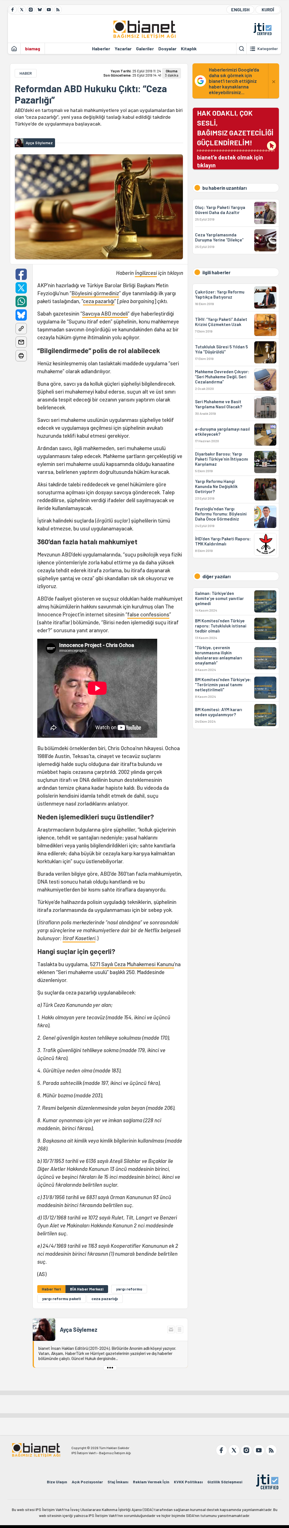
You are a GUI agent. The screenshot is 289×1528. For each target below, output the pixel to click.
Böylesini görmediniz (95, 293)
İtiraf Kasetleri (79, 938)
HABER (25, 73)
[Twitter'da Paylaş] (21, 287)
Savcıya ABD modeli (105, 313)
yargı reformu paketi (61, 1298)
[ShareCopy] (21, 328)
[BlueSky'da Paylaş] (21, 315)
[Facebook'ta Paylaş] (21, 274)
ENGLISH (240, 9)
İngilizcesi (146, 272)
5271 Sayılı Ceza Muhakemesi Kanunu (132, 964)
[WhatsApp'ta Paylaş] (21, 301)
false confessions (148, 614)
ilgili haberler (216, 272)
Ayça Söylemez (78, 1329)
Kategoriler (267, 49)
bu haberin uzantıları (224, 188)
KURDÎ (268, 9)
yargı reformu (129, 1289)
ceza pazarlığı (98, 301)
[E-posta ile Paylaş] (21, 342)
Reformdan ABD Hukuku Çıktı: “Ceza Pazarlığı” (91, 94)
